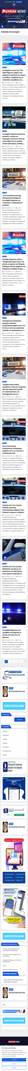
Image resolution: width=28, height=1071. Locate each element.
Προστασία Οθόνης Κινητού (10, 969)
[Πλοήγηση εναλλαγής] (14, 26)
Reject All (14, 1067)
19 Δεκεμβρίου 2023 (9, 82)
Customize (14, 1063)
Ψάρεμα (5, 755)
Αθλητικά (5, 731)
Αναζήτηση (5, 714)
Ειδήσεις (19, 82)
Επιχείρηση (6, 747)
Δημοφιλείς (6, 735)
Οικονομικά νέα (7, 751)
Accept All (14, 1059)
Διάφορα (4, 67)
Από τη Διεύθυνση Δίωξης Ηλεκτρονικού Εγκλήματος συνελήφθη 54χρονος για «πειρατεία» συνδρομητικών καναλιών (12, 200)
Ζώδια (4, 965)
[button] (25, 26)
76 (18, 661)
